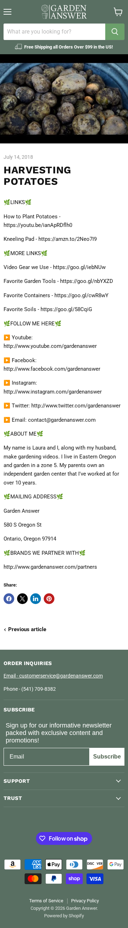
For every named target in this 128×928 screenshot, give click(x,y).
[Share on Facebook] (9, 598)
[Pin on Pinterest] (49, 598)
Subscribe (107, 757)
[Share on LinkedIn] (35, 598)
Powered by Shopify (64, 915)
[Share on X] (22, 598)
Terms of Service (46, 900)
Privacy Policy (85, 900)
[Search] (114, 32)
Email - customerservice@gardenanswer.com (53, 676)
